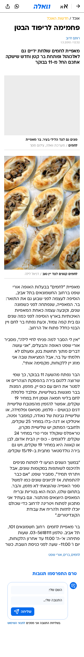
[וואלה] (42, 6)
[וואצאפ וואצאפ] (16, 6)
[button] (64, 6)
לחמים (75, 555)
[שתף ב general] (7, 6)
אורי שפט (55, 555)
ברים (66, 555)
